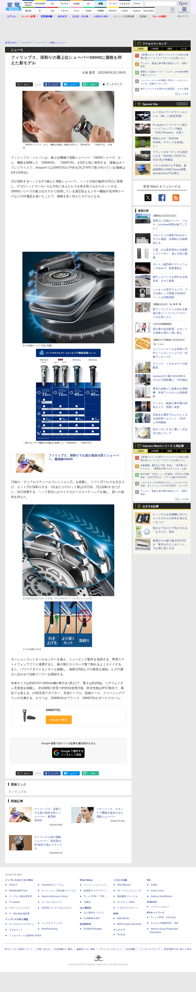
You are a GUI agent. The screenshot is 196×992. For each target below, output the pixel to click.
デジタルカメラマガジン (21, 924)
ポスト (27, 84)
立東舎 (87, 902)
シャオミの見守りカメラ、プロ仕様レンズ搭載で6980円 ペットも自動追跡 (170, 293)
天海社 (154, 885)
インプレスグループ (149, 949)
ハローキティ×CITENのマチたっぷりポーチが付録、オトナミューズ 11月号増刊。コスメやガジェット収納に (164, 485)
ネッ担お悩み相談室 (19, 913)
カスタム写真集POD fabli (164, 923)
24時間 (154, 48)
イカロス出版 (120, 880)
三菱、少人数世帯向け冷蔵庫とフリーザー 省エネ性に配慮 (170, 253)
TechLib (121, 934)
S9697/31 (53, 710)
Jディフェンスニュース (129, 890)
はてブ (74, 84)
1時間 (141, 48)
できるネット (16, 929)
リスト (38, 84)
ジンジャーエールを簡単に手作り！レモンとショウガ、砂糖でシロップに (170, 353)
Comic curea (157, 890)
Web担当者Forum (18, 890)
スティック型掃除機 (123, 16)
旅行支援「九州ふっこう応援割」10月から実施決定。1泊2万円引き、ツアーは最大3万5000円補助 (164, 477)
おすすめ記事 (151, 506)
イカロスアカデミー (127, 907)
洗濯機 (142, 16)
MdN (115, 913)
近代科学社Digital (93, 929)
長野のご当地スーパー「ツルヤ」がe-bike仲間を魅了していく (170, 224)
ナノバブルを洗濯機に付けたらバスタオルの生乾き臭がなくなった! (170, 518)
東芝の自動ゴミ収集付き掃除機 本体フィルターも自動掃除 (170, 392)
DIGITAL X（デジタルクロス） (57, 907)
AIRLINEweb (124, 885)
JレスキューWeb (126, 902)
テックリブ (119, 929)
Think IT (13, 885)
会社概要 (130, 949)
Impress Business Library (55, 896)
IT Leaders (14, 902)
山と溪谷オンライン (94, 912)
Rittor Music (86, 880)
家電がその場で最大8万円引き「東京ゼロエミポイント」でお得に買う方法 (170, 544)
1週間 (169, 48)
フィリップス (17, 791)
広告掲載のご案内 (63, 949)
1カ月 (184, 48)
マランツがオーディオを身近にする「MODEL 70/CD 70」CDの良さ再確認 (170, 155)
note (93, 84)
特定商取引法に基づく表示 (177, 949)
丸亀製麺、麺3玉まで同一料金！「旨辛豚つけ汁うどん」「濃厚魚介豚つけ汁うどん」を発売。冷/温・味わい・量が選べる (164, 468)
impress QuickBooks (161, 896)
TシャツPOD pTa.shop (163, 917)
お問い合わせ (43, 949)
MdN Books (123, 918)
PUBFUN (152, 902)
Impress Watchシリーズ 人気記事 (163, 445)
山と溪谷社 (85, 907)
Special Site (150, 104)
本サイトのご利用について (18, 949)
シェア (54, 84)
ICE (149, 880)
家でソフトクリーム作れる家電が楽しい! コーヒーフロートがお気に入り (170, 313)
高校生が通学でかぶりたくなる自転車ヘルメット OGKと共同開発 (170, 418)
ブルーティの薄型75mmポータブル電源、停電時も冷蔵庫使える (170, 239)
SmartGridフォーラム (53, 885)
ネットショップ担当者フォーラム (59, 890)
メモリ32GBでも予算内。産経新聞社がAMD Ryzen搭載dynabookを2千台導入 (169, 169)
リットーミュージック (95, 885)
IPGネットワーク (155, 912)
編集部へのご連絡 (86, 949)
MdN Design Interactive (129, 924)
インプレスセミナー (52, 902)
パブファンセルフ (160, 907)
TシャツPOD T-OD (94, 896)
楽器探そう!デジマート (95, 890)
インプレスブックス (52, 923)
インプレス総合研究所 (20, 896)
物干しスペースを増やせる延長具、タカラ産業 (164, 88)
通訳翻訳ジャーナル (127, 896)
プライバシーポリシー (110, 949)
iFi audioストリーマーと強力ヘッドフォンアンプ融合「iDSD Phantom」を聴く (170, 128)
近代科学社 (85, 924)
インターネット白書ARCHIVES (25, 935)
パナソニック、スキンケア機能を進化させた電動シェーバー (109, 812)
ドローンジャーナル (19, 907)
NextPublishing (49, 929)
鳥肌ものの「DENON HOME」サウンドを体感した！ (169, 142)
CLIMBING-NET (92, 918)
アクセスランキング (155, 43)
